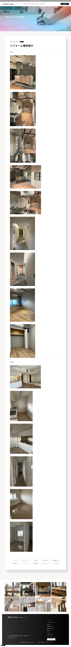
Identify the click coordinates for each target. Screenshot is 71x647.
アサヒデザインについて (19, 3)
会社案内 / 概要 (42, 3)
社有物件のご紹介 (46, 560)
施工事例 (25, 3)
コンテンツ (25, 563)
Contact (64, 3)
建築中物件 (32, 3)
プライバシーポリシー (45, 563)
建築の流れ (37, 3)
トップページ (15, 560)
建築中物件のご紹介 (56, 560)
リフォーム (21, 41)
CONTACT (56, 563)
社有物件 (28, 3)
